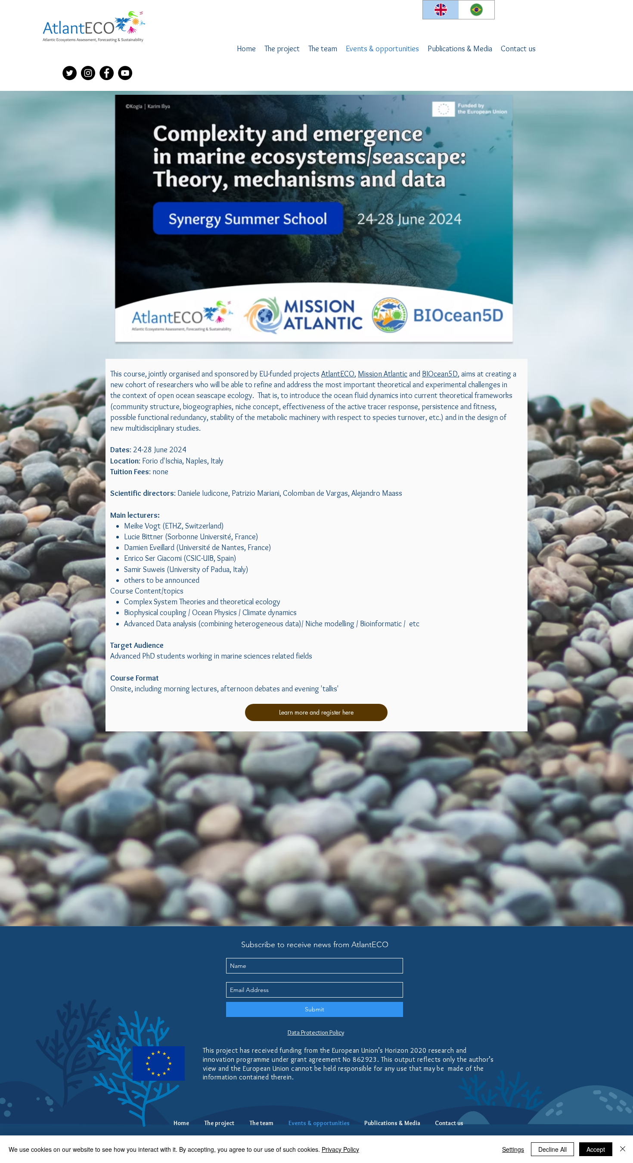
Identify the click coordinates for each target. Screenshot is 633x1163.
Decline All (552, 1149)
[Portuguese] (477, 9)
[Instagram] (88, 73)
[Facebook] (106, 73)
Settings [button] (513, 1149)
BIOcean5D (440, 374)
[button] (322, 48)
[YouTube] (125, 73)
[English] (441, 9)
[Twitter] (69, 73)
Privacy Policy (340, 1149)
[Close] (622, 1149)
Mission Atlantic (382, 374)
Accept (595, 1149)
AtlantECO (337, 374)
